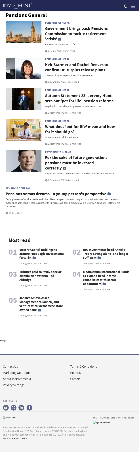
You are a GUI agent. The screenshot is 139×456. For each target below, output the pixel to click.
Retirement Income (58, 152)
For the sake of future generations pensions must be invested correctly (76, 163)
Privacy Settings (13, 385)
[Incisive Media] (9, 417)
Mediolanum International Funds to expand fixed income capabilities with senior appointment (106, 278)
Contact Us (10, 367)
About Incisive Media (17, 379)
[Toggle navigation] (132, 6)
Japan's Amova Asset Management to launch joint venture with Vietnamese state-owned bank (41, 304)
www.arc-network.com (15, 438)
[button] (125, 6)
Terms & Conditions (83, 367)
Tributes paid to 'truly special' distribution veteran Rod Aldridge (40, 276)
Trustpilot (4, 341)
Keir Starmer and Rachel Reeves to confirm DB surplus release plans (76, 67)
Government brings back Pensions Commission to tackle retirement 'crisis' (76, 34)
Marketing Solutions (16, 373)
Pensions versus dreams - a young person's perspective (56, 194)
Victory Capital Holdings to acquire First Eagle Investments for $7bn (41, 254)
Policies (75, 373)
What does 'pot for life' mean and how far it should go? (80, 129)
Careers (75, 379)
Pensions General (57, 23)
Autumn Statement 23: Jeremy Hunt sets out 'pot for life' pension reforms (79, 98)
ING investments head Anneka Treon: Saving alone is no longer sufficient (105, 254)
